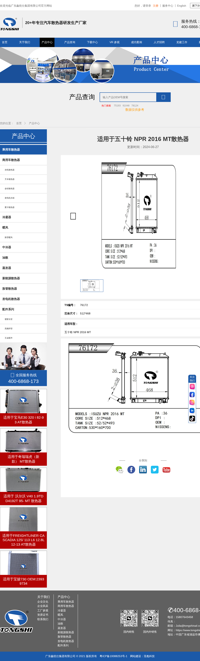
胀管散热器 (9, 288)
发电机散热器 (11, 299)
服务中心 (167, 5)
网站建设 (135, 656)
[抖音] (192, 418)
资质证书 (42, 614)
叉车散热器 (8, 179)
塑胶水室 (7, 319)
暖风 (5, 227)
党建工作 (181, 42)
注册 (155, 5)
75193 (117, 105)
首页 (4, 42)
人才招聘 (159, 42)
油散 (5, 257)
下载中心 (92, 42)
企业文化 (42, 601)
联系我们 (42, 619)
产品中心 (47, 42)
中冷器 (6, 247)
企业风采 (42, 605)
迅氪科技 (149, 656)
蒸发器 (6, 267)
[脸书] (192, 394)
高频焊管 (7, 328)
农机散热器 (8, 170)
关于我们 (24, 42)
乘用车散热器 (11, 149)
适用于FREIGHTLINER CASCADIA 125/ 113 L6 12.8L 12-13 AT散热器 (23, 540)
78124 (134, 105)
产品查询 (69, 42)
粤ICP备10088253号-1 (113, 656)
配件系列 (8, 309)
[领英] (192, 410)
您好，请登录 (143, 5)
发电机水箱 (8, 198)
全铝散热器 (8, 188)
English (181, 5)
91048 (126, 105)
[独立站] (192, 386)
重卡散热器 (8, 207)
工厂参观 (42, 610)
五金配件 (7, 338)
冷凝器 (6, 217)
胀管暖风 (7, 237)
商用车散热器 (11, 159)
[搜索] (163, 97)
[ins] (192, 402)
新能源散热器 (11, 278)
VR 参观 (115, 42)
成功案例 (136, 42)
